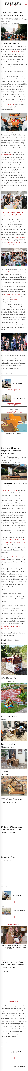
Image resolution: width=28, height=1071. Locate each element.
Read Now (10, 389)
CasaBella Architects (10, 640)
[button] (2, 422)
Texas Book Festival (14, 52)
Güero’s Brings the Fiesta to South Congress (14, 433)
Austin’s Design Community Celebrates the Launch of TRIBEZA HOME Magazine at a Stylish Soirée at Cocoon (14, 947)
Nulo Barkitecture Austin (9, 490)
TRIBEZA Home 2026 (18, 398)
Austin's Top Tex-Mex (14, 412)
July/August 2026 (17, 383)
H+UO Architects (9, 716)
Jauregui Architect (9, 744)
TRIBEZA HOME (14, 924)
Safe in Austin (14, 540)
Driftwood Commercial (11, 826)
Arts (2, 10)
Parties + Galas (5, 960)
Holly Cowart (6, 23)
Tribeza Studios (7, 970)
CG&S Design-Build (10, 678)
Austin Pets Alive (20, 542)
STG (3, 799)
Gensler (4, 771)
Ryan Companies (15, 799)
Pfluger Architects (9, 857)
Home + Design (5, 446)
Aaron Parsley (6, 462)
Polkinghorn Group (12, 829)
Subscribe (17, 389)
